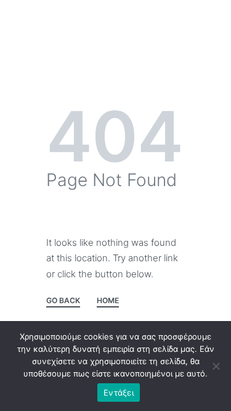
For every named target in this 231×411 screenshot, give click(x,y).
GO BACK (63, 301)
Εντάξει (118, 392)
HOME (108, 301)
